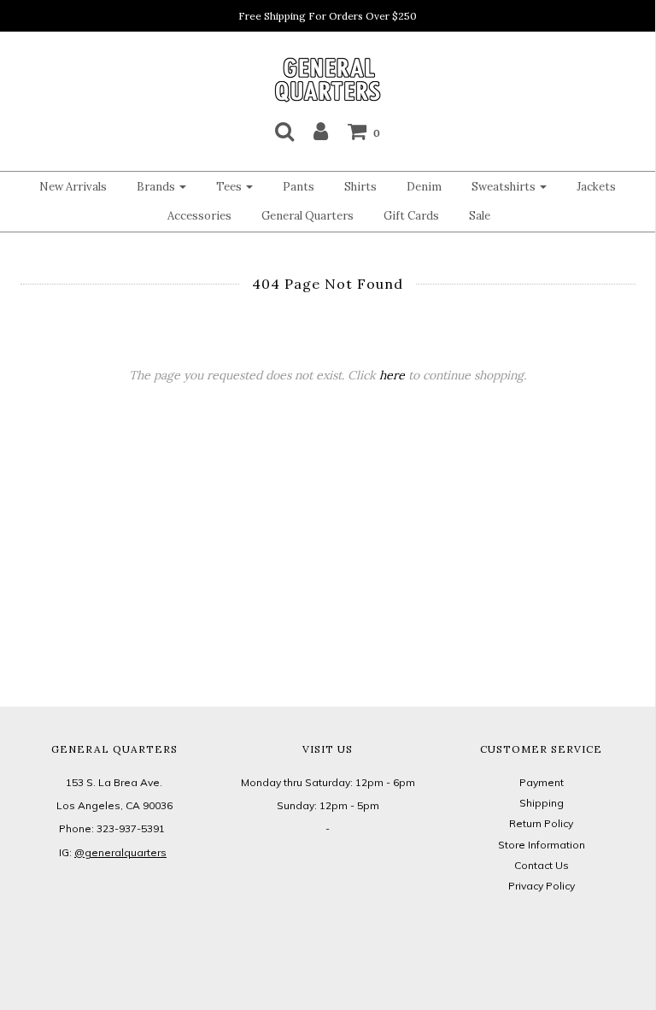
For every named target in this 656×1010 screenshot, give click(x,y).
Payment (541, 782)
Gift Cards (411, 215)
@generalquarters (120, 852)
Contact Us (541, 865)
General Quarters (307, 215)
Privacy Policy (541, 885)
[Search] (284, 130)
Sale (479, 215)
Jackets (596, 186)
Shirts (360, 186)
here (392, 375)
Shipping (541, 802)
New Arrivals (73, 186)
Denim (424, 186)
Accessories (199, 215)
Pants (298, 186)
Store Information (541, 844)
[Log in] (321, 130)
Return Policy (541, 823)
